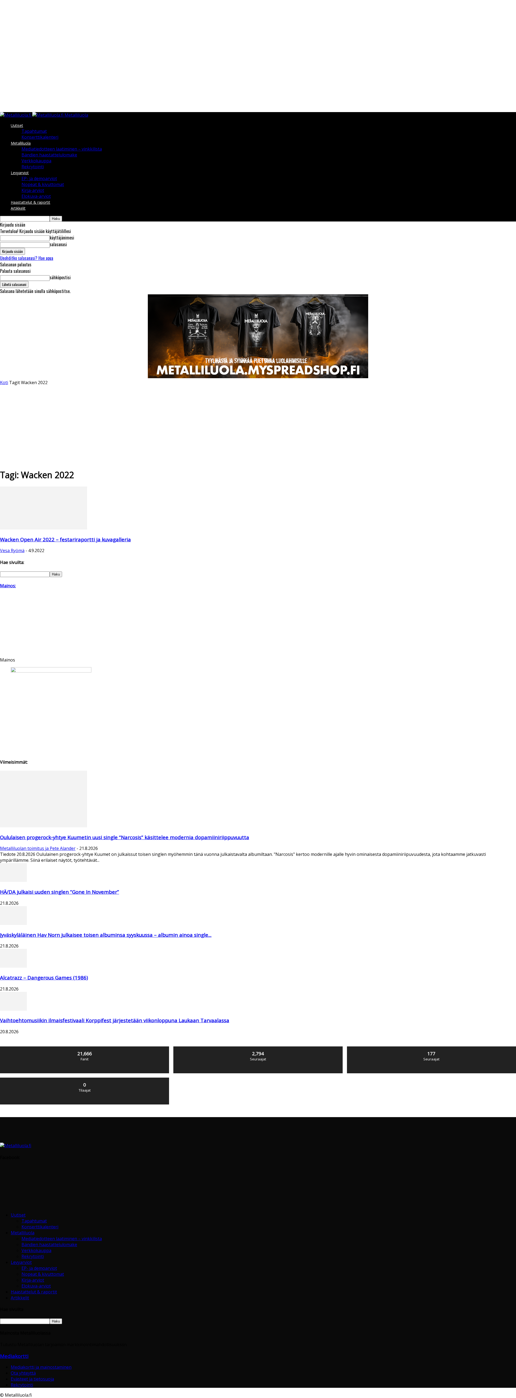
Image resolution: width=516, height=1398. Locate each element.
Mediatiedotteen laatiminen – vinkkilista (62, 149)
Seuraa (258, 1048)
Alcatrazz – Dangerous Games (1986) (44, 977)
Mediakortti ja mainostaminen (41, 1367)
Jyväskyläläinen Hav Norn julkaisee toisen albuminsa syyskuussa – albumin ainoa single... (106, 934)
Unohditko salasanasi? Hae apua (26, 258)
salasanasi (58, 244)
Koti (4, 382)
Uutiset (17, 125)
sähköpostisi (60, 277)
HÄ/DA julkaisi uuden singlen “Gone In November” (59, 891)
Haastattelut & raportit (30, 202)
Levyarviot (20, 172)
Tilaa (85, 1080)
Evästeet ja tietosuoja (32, 1379)
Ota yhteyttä (23, 1373)
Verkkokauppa (36, 161)
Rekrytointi (33, 167)
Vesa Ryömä (12, 550)
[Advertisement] (258, 425)
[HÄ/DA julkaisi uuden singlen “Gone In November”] (13, 880)
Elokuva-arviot (36, 196)
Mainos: (8, 586)
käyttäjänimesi (62, 237)
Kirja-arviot (33, 190)
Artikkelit (18, 208)
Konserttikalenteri (40, 137)
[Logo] (16, 115)
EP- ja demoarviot (39, 178)
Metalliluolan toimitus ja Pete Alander (38, 848)
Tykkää (85, 1048)
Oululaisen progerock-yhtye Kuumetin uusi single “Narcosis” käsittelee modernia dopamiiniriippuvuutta (124, 837)
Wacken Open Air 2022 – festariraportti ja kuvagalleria (65, 539)
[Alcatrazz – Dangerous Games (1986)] (13, 966)
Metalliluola (21, 143)
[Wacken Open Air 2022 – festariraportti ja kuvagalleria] (43, 528)
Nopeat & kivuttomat (43, 184)
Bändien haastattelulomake (49, 155)
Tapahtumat (34, 131)
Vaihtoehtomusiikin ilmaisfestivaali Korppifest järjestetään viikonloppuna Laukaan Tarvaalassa (114, 1020)
